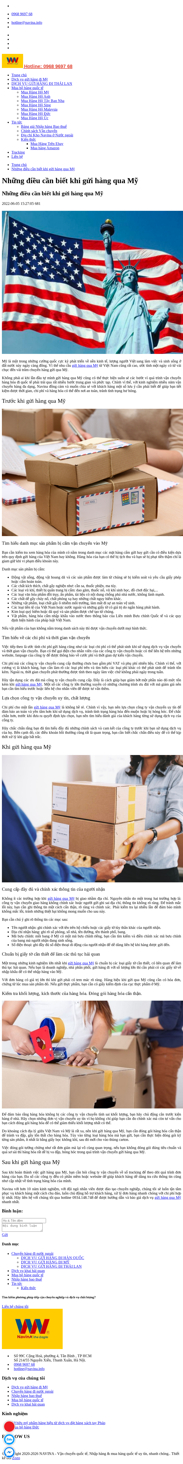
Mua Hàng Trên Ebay (46, 144)
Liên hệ (17, 157)
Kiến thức (28, 139)
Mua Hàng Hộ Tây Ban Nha (42, 101)
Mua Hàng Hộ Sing (36, 105)
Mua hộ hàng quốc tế (27, 88)
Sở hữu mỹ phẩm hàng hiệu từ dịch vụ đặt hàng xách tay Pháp (58, 1423)
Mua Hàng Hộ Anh (35, 96)
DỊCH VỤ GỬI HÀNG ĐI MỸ (45, 1262)
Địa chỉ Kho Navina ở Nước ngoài (47, 135)
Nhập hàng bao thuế (26, 1279)
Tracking (18, 152)
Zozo (16, 1458)
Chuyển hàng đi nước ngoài (32, 1254)
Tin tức (16, 122)
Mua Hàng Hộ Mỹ (35, 92)
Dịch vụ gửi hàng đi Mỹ (29, 79)
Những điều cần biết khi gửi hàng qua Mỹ (43, 169)
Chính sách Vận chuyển (39, 131)
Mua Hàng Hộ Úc (34, 118)
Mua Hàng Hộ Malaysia (39, 109)
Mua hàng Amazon (44, 148)
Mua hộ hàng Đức (25, 1427)
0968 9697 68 (21, 14)
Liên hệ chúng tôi (15, 1306)
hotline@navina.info (26, 23)
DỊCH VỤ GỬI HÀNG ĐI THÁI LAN (41, 84)
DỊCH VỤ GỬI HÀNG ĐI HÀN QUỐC (52, 1258)
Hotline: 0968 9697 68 (48, 66)
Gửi (5, 1235)
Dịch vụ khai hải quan (28, 1271)
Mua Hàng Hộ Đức (36, 114)
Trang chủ (19, 75)
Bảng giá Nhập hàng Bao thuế (44, 126)
